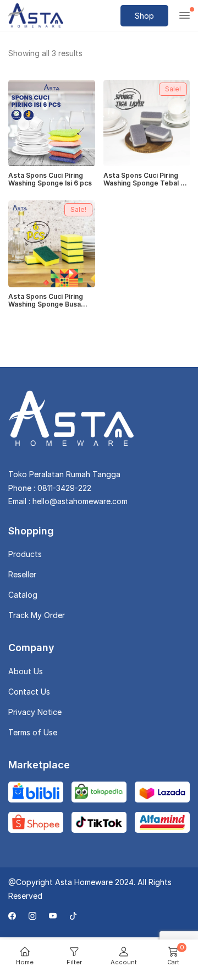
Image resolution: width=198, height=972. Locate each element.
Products (25, 554)
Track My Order (36, 615)
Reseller (22, 574)
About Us (25, 671)
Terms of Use (32, 732)
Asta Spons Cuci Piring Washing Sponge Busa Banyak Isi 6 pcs (45, 301)
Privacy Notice (35, 712)
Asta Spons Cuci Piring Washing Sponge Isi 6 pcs (50, 179)
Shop (144, 15)
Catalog (22, 594)
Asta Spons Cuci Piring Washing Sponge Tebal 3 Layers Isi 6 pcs (144, 180)
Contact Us (29, 691)
